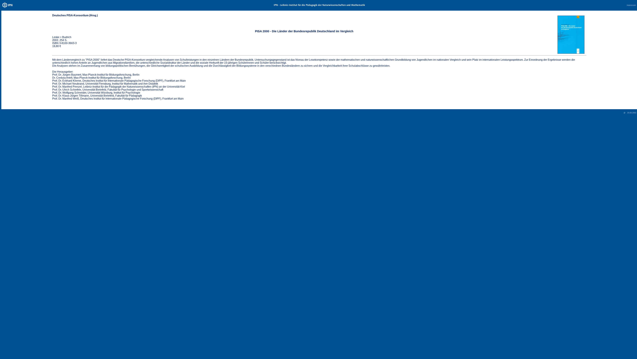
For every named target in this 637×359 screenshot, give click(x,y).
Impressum (631, 5)
